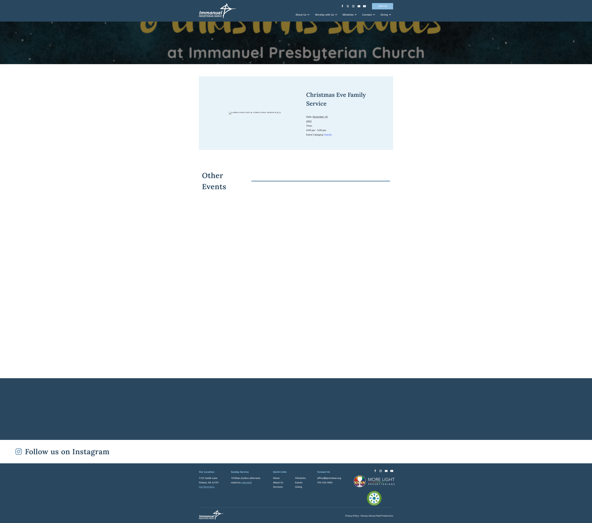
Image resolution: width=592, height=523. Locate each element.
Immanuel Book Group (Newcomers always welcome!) (341, 262)
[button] (342, 6)
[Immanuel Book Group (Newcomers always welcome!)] (344, 224)
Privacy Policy (352, 515)
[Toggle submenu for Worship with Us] (336, 14)
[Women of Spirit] (248, 224)
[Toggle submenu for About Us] (308, 14)
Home (276, 477)
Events (328, 134)
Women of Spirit (220, 260)
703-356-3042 (325, 482)
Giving (298, 486)
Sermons (278, 486)
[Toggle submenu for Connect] (374, 14)
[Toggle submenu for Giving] (390, 14)
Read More (211, 276)
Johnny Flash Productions (380, 515)
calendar (246, 482)
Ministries (300, 477)
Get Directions (207, 486)
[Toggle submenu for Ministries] (356, 14)
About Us (278, 482)
